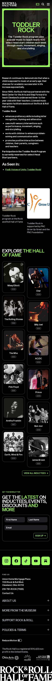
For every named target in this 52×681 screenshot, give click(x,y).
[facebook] (16, 561)
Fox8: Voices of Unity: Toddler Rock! (23, 169)
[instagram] (6, 561)
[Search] (43, 4)
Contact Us (7, 593)
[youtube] (36, 561)
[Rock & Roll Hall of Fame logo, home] (9, 4)
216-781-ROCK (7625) (13, 589)
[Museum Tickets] (37, 4)
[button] (26, 600)
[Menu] (48, 4)
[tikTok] (26, 561)
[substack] (45, 561)
